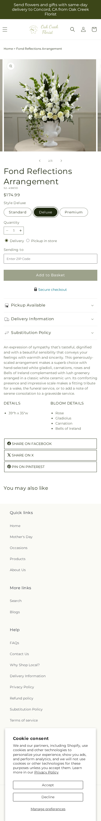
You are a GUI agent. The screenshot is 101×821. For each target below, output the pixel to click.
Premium (74, 212)
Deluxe (45, 212)
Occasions (18, 548)
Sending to (21, 249)
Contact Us (19, 654)
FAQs (14, 643)
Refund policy (21, 698)
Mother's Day (21, 537)
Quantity (11, 222)
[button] (72, 29)
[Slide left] (39, 160)
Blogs (15, 612)
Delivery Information (28, 676)
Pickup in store (44, 241)
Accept (48, 785)
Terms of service (24, 720)
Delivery (17, 241)
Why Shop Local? (25, 665)
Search (16, 601)
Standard (17, 212)
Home (8, 48)
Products (17, 559)
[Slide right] (61, 160)
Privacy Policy (46, 772)
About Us (18, 570)
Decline (47, 797)
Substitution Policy (26, 709)
